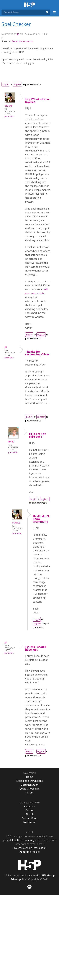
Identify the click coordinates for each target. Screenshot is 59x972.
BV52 (11, 441)
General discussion (22, 41)
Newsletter (29, 822)
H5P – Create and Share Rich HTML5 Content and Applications (29, 5)
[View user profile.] (10, 101)
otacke (8, 105)
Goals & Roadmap (29, 788)
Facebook (29, 806)
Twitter (29, 810)
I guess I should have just (35, 648)
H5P (29, 865)
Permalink (9, 116)
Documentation (29, 784)
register (17, 84)
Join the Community (23, 840)
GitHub (30, 814)
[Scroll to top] (29, 889)
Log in (5, 84)
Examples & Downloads (29, 780)
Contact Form (29, 818)
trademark (32, 875)
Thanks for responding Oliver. (37, 353)
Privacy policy (18, 879)
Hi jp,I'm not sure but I (37, 435)
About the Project (29, 851)
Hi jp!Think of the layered (37, 100)
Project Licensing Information (29, 848)
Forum (29, 792)
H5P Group (48, 875)
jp (18, 34)
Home (29, 777)
